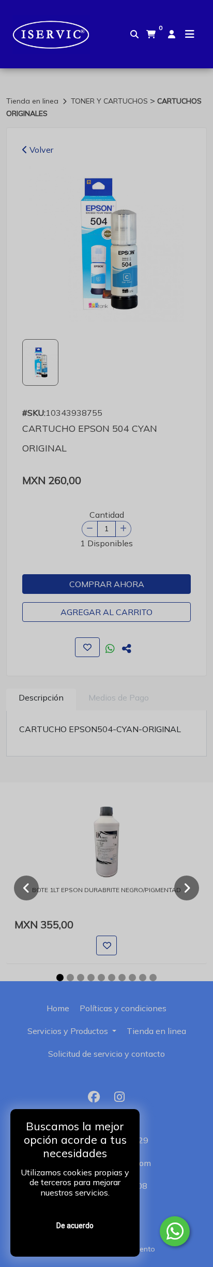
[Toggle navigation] (190, 34)
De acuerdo (75, 1225)
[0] (151, 34)
